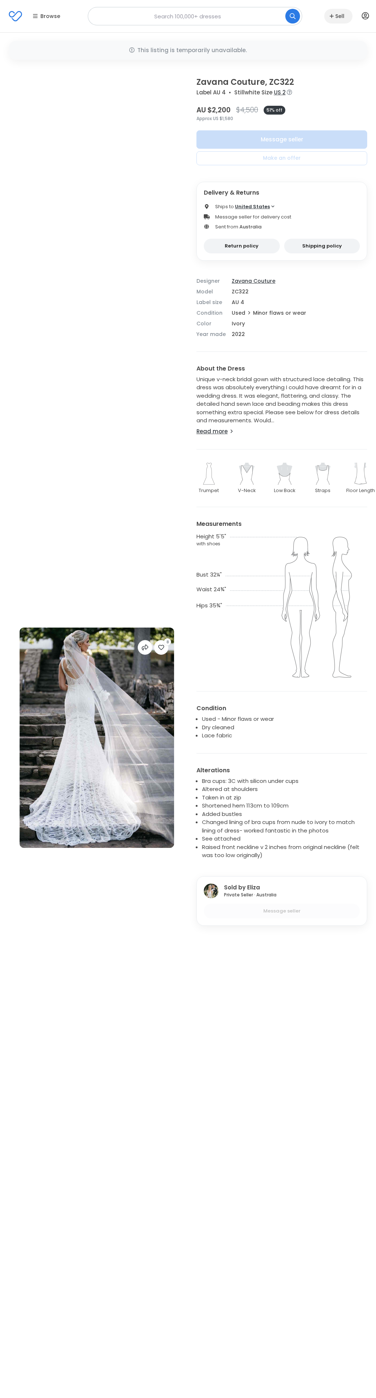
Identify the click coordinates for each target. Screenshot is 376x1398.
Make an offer (282, 158)
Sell (339, 16)
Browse (50, 16)
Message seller (282, 139)
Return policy (241, 245)
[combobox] (195, 16)
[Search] (292, 16)
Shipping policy (322, 245)
